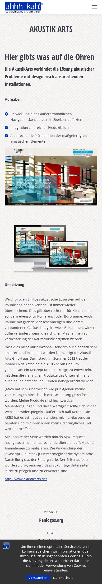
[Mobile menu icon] (94, 7)
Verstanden (38, 577)
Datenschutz (63, 577)
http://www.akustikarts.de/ (26, 479)
